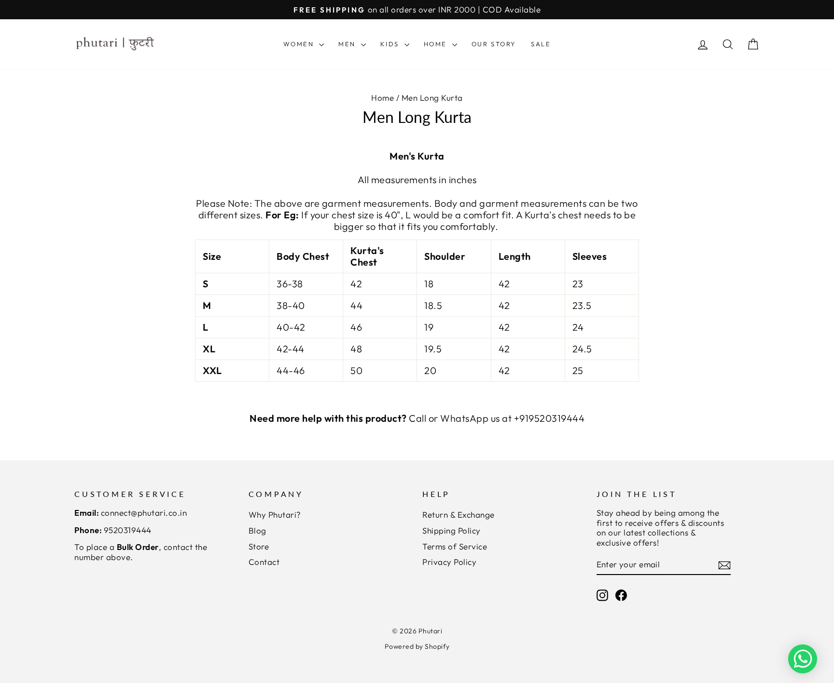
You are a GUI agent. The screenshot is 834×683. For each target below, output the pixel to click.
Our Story (494, 44)
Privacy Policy (449, 562)
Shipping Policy (451, 530)
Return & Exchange (458, 514)
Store (259, 546)
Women (300, 44)
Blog (257, 530)
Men (348, 44)
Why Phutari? (275, 514)
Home (437, 44)
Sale (541, 44)
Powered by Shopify (417, 646)
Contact (264, 562)
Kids (391, 44)
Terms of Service (454, 546)
